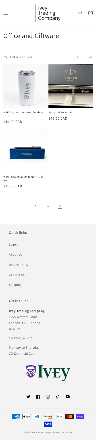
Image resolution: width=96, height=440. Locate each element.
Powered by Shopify (62, 432)
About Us (15, 254)
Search (14, 244)
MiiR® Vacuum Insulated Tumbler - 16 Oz (24, 114)
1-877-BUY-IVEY (20, 338)
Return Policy (18, 265)
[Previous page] (36, 205)
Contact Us (17, 275)
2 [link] (60, 206)
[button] (5, 13)
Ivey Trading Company (41, 432)
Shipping (15, 285)
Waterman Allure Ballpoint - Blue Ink (23, 178)
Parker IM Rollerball (60, 112)
